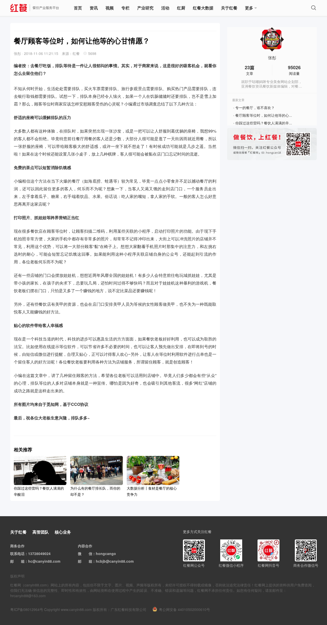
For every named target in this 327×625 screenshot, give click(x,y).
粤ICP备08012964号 (26, 609)
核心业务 (63, 532)
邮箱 (21, 561)
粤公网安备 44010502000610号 (184, 609)
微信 (88, 553)
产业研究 (145, 8)
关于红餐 (229, 8)
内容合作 (85, 545)
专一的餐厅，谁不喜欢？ (255, 107)
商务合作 (17, 545)
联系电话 (17, 553)
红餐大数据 (203, 8)
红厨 (181, 8)
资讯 (94, 8)
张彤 (272, 58)
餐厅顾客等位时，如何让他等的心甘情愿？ (269, 115)
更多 (249, 8)
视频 (110, 8)
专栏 (125, 8)
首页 (78, 8)
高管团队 (40, 532)
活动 (165, 8)
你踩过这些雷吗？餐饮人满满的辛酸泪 (265, 122)
